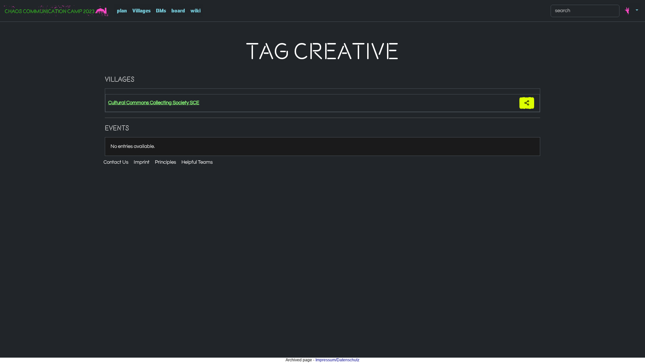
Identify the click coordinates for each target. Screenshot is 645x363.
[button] (630, 11)
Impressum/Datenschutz (337, 360)
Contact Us (115, 162)
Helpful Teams (197, 162)
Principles (165, 162)
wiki (195, 11)
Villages (141, 11)
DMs (161, 11)
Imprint (141, 162)
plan (122, 11)
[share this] (526, 103)
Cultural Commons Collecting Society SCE (153, 102)
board (178, 11)
